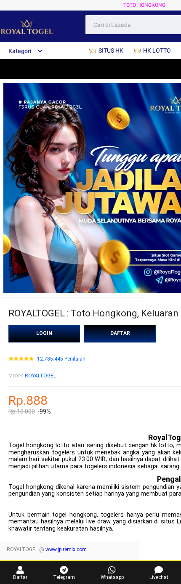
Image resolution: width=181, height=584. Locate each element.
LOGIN (44, 333)
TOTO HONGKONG (144, 5)
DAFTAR (120, 333)
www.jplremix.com (66, 549)
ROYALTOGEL (40, 376)
